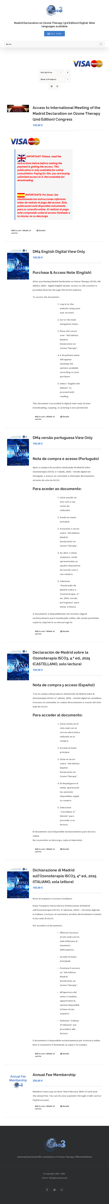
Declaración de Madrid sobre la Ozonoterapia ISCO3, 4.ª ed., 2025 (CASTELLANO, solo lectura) (61, 658)
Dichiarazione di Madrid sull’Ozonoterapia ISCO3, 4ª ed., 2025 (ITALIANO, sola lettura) (64, 876)
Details (42, 230)
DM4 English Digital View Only (59, 251)
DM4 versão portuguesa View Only (63, 438)
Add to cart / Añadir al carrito (21, 231)
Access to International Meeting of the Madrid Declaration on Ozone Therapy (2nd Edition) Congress (66, 113)
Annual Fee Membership (54, 1075)
